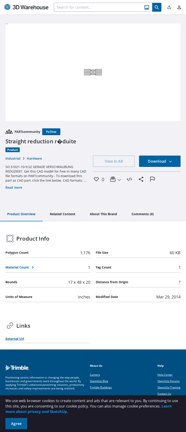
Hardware (34, 158)
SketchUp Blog (99, 381)
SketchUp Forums (168, 381)
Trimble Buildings (101, 387)
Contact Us (164, 394)
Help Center (165, 375)
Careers (95, 375)
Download (157, 161)
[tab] (21, 214)
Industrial (12, 158)
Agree (16, 423)
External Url (14, 339)
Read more (13, 187)
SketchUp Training (169, 387)
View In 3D (93, 72)
